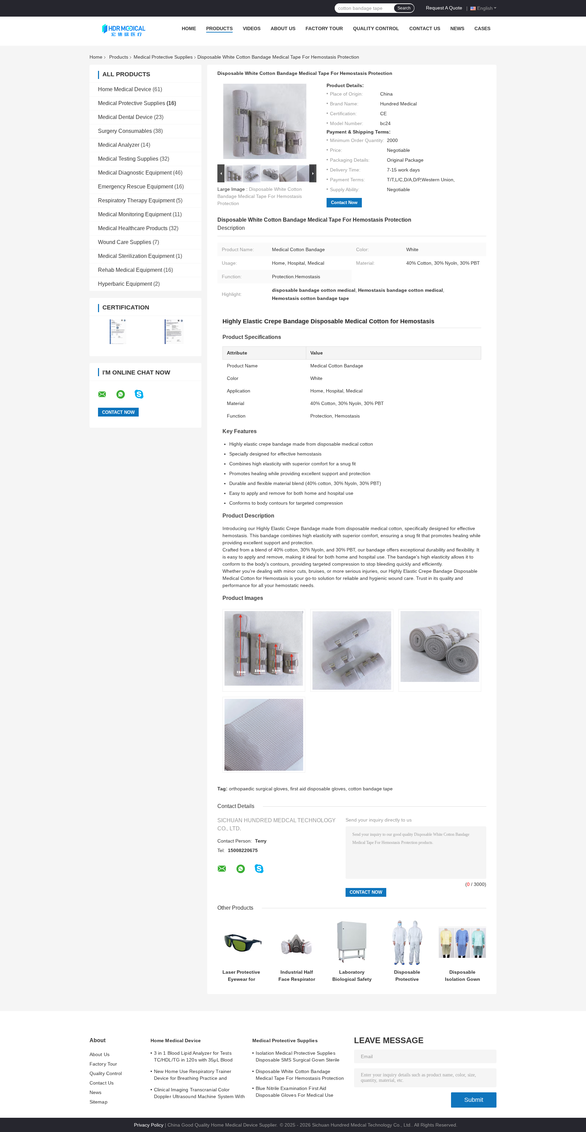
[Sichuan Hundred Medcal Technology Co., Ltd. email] (106, 394)
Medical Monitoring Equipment (134, 214)
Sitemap (99, 1102)
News (457, 28)
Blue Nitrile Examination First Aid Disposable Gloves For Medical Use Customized (294, 1093)
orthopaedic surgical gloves (258, 788)
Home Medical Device (124, 89)
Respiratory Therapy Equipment (136, 200)
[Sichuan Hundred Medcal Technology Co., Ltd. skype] (143, 394)
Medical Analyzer (118, 145)
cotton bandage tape (370, 788)
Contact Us (424, 28)
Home (189, 28)
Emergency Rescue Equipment (135, 186)
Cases (482, 28)
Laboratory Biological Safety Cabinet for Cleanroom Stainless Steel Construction (352, 975)
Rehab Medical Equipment (130, 270)
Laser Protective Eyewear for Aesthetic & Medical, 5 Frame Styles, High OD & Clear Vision (241, 975)
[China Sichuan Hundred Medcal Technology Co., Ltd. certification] (117, 331)
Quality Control (376, 28)
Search (404, 8)
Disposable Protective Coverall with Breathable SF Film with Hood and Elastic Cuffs (407, 975)
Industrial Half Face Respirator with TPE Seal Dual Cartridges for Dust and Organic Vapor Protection (296, 975)
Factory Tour (324, 28)
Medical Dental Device (125, 117)
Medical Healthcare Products (133, 228)
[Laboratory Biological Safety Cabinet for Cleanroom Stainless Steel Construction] (352, 942)
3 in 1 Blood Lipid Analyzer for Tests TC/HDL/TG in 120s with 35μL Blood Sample (193, 1057)
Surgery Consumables (125, 131)
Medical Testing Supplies (128, 159)
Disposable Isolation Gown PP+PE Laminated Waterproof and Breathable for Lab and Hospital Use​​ (462, 975)
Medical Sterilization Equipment (136, 256)
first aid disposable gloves (318, 788)
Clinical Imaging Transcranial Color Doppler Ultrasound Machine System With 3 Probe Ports (199, 1094)
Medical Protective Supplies (163, 57)
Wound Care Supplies (124, 242)
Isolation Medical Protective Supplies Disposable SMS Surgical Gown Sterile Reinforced (298, 1057)
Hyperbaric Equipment (125, 284)
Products (219, 28)
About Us (283, 28)
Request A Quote (444, 8)
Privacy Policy (148, 1125)
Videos (251, 28)
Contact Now (344, 202)
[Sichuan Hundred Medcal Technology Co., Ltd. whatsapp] (124, 394)
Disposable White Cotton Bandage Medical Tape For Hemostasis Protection (259, 196)
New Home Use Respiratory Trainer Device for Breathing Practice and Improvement (192, 1076)
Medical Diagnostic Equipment (135, 173)
